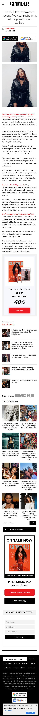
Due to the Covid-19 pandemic (13, 185)
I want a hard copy (19, 601)
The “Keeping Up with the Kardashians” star (18, 214)
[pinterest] (24, 396)
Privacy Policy (31, 667)
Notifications (7, 663)
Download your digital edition (19, 592)
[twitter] (21, 396)
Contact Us (7, 667)
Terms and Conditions (19, 667)
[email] (32, 396)
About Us (32, 663)
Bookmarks (17, 663)
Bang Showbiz (10, 28)
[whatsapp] (28, 396)
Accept (30, 713)
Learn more (8, 710)
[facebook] (17, 396)
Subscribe (19, 311)
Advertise (24, 663)
